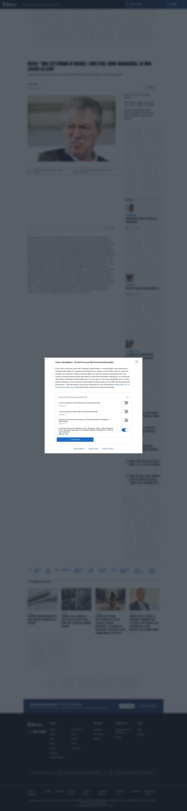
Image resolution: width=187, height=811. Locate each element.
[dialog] (93, 405)
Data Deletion (79, 449)
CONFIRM (75, 440)
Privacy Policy (107, 449)
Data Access (93, 449)
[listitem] (93, 397)
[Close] (137, 362)
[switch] (125, 402)
